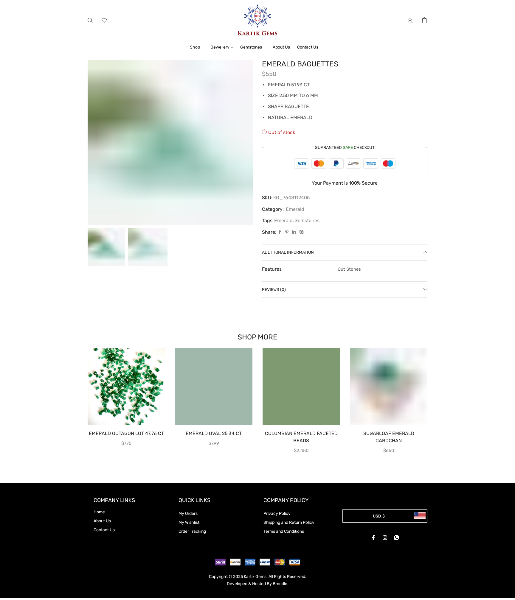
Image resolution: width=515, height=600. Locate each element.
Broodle (280, 583)
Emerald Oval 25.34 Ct (214, 433)
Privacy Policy (277, 513)
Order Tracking (192, 531)
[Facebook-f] (373, 538)
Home (99, 512)
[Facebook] (279, 232)
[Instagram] (385, 538)
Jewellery (220, 47)
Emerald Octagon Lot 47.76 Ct (126, 433)
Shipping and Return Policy (288, 522)
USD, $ (379, 516)
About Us (281, 47)
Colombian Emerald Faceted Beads (301, 437)
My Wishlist (189, 522)
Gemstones (251, 47)
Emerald (295, 209)
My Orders (188, 513)
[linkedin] (294, 232)
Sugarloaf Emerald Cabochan (388, 437)
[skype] (301, 232)
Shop (195, 47)
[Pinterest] (286, 232)
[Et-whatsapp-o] (397, 538)
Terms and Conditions (283, 531)
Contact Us (307, 47)
